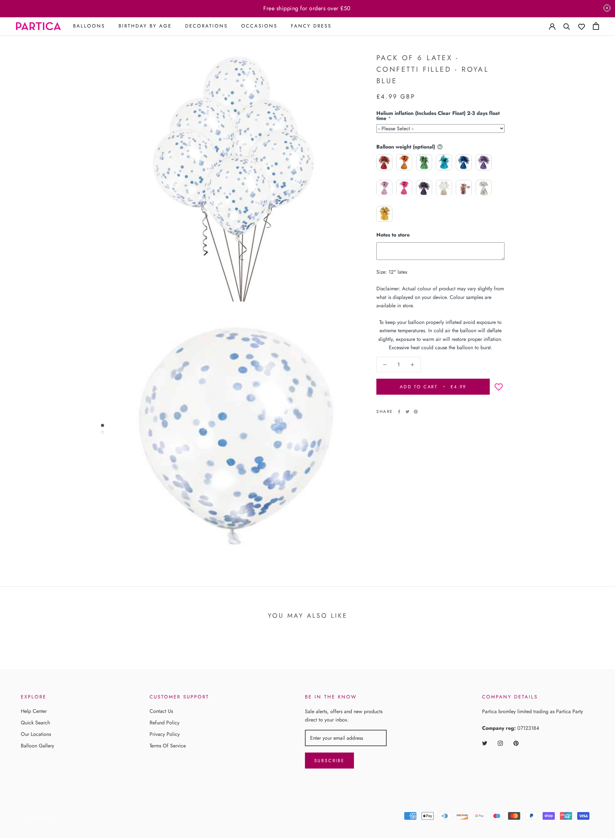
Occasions (259, 25)
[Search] (566, 26)
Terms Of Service (168, 745)
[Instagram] (500, 743)
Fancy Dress (311, 25)
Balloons (89, 25)
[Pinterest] (416, 412)
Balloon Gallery (37, 745)
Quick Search (35, 722)
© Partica (39, 817)
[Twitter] (407, 412)
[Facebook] (399, 412)
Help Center (34, 711)
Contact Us (161, 711)
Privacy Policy (165, 734)
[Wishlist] (581, 26)
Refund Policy (164, 722)
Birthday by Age (145, 25)
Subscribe (329, 760)
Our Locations (36, 734)
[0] (596, 26)
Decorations (206, 25)
